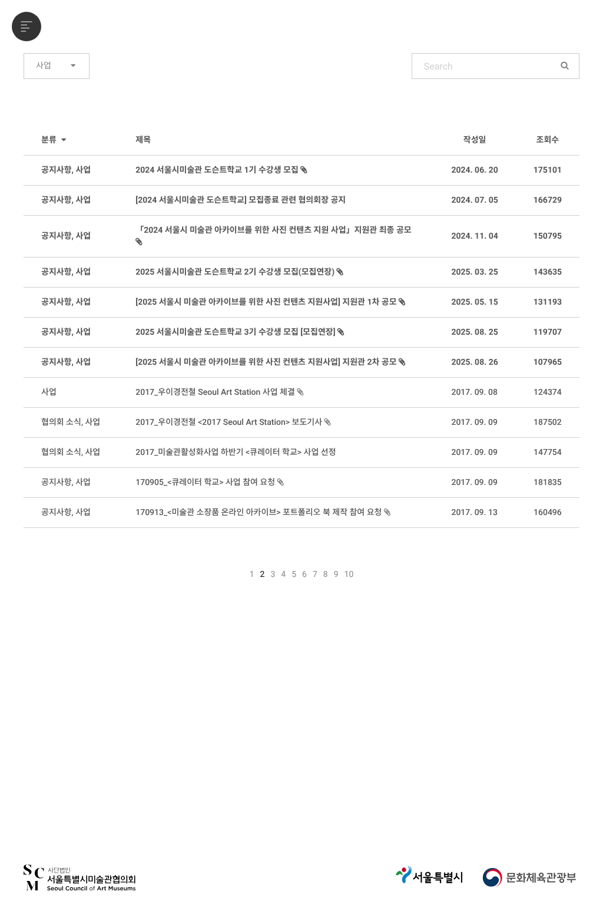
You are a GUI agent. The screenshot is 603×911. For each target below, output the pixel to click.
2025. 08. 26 (474, 362)
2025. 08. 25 (474, 332)
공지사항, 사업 (66, 170)
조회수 (547, 140)
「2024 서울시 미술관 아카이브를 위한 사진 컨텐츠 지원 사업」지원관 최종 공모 (273, 230)
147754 (548, 452)
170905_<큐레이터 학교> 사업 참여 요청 (206, 482)
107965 (548, 362)
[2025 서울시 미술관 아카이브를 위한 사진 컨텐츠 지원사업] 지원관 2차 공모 (267, 362)
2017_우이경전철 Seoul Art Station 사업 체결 (216, 392)
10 (349, 574)
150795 (548, 236)
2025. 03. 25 (474, 272)
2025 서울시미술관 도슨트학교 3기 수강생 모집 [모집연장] (236, 332)
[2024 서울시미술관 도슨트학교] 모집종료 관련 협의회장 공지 (240, 200)
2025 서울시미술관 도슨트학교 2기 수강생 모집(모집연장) (235, 272)
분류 (49, 140)
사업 (44, 66)
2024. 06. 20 (474, 170)
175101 (548, 170)
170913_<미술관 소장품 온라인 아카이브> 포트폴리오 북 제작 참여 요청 (259, 512)
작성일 (474, 140)
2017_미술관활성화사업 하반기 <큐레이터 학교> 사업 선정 (235, 452)
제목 (143, 140)
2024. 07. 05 (474, 200)
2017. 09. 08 (474, 392)
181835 (548, 482)
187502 (548, 422)
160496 (548, 512)
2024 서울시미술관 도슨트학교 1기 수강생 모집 (217, 170)
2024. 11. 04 (474, 236)
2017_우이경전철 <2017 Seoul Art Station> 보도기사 (229, 422)
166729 (548, 200)
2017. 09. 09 (474, 422)
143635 (548, 272)
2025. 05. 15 (474, 302)
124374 (548, 392)
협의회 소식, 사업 (70, 422)
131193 (548, 302)
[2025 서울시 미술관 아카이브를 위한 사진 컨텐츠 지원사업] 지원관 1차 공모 (267, 302)
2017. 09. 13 (474, 512)
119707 (548, 332)
